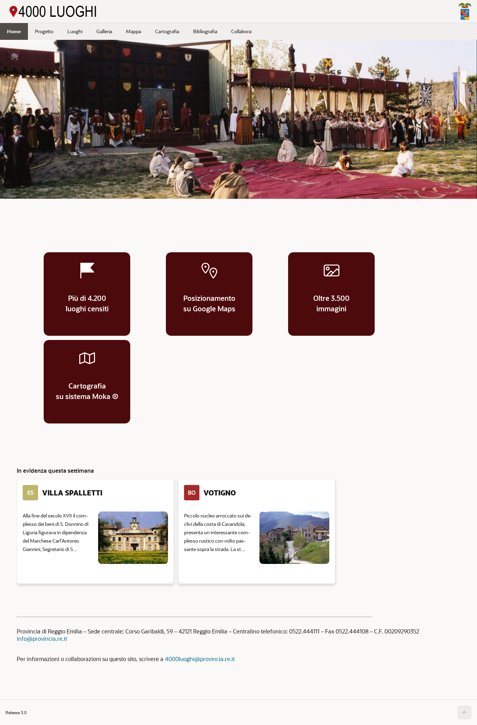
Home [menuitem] (14, 31)
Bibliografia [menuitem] (205, 31)
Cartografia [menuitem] (167, 31)
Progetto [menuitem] (44, 31)
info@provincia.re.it (42, 638)
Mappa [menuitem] (133, 31)
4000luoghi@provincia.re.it (200, 658)
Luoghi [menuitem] (74, 31)
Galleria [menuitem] (104, 31)
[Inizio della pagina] (464, 712)
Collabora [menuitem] (241, 31)
